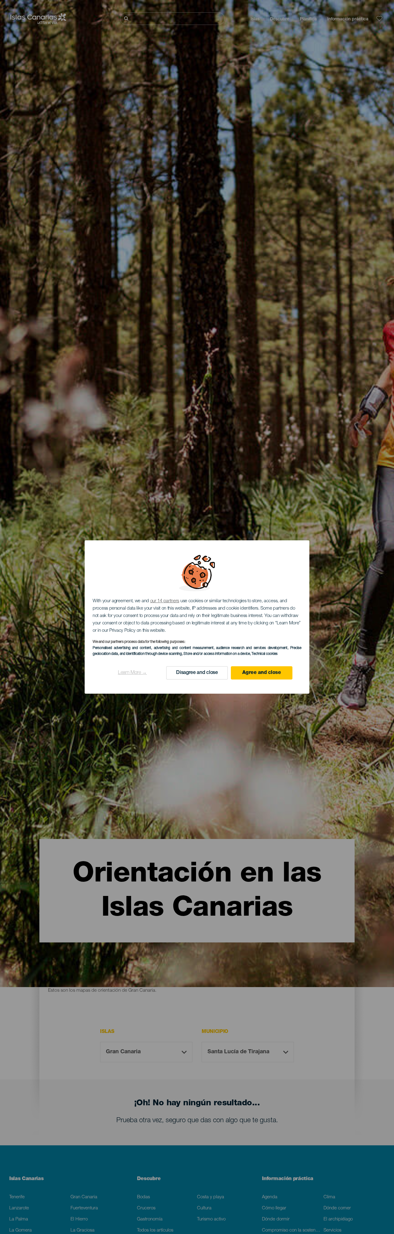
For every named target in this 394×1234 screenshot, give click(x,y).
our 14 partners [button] (164, 601)
